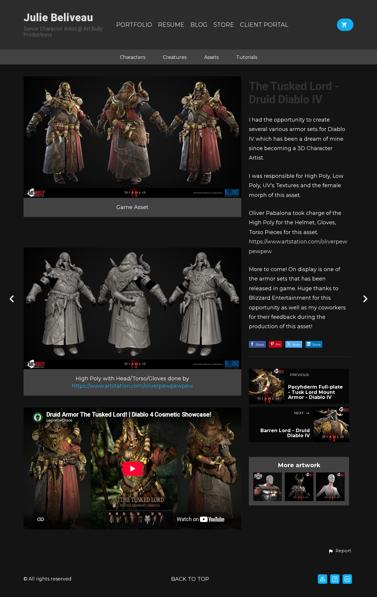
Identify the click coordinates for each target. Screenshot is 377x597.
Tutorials (246, 57)
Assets (211, 57)
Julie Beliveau (58, 17)
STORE (223, 24)
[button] (339, 551)
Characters (132, 57)
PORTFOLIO (134, 24)
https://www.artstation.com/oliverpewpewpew (132, 386)
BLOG (198, 24)
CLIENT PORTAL (264, 24)
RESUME (171, 24)
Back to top (190, 579)
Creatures (174, 57)
